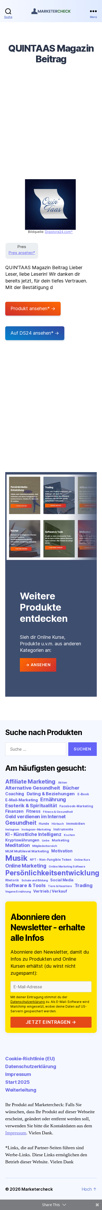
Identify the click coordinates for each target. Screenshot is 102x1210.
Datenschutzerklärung (27, 1002)
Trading (84, 885)
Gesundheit (20, 822)
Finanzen (14, 811)
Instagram (12, 829)
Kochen (69, 835)
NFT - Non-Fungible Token (50, 860)
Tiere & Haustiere (60, 886)
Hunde (44, 824)
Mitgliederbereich (44, 846)
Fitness (33, 811)
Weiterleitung (20, 1090)
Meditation (17, 845)
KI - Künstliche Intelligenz (33, 834)
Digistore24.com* (59, 232)
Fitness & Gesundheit (58, 812)
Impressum (18, 1074)
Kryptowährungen (22, 840)
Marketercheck (37, 1189)
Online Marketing (25, 866)
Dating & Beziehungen (51, 793)
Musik (16, 858)
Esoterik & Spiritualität (31, 805)
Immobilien (75, 823)
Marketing (60, 840)
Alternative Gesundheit (32, 788)
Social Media (61, 880)
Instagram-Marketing (36, 829)
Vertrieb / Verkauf (50, 891)
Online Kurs (82, 860)
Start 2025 (17, 1082)
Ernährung (53, 799)
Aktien (62, 782)
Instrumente (63, 829)
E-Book (83, 794)
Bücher (71, 788)
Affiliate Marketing (30, 781)
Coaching (14, 793)
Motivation (61, 850)
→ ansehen (38, 664)
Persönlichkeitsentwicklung (52, 873)
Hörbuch (58, 824)
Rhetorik (12, 880)
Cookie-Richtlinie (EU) (30, 1058)
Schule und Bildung (34, 880)
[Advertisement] (51, 126)
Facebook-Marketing (76, 806)
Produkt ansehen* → (32, 308)
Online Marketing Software (67, 866)
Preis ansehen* (22, 252)
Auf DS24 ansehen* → (34, 333)
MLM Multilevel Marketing (27, 851)
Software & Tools (25, 885)
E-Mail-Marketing (21, 800)
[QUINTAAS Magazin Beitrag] (50, 204)
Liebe (45, 840)
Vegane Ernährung (18, 891)
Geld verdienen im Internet (35, 816)
